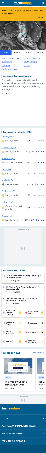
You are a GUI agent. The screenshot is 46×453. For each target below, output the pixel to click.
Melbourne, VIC (9, 147)
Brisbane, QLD (8, 158)
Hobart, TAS (7, 202)
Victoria (27, 65)
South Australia (30, 62)
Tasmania (6, 65)
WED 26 (40, 53)
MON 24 (17, 53)
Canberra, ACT (8, 191)
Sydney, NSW (8, 137)
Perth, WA (6, 169)
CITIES (5, 418)
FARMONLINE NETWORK (14, 441)
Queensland (7, 62)
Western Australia (9, 69)
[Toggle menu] (3, 3)
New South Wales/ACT (11, 58)
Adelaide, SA (7, 180)
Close (40, 17)
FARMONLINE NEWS (12, 433)
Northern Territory (32, 58)
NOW (6, 53)
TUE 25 (28, 53)
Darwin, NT (7, 216)
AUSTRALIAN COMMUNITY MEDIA (19, 426)
